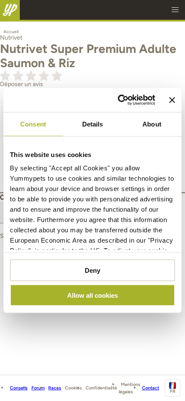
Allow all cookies (92, 295)
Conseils (19, 388)
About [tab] (151, 123)
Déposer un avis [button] (21, 84)
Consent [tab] (33, 123)
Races (54, 388)
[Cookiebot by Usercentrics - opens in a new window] (118, 100)
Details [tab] (92, 123)
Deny (92, 270)
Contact (150, 388)
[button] (175, 10)
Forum (38, 388)
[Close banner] (172, 100)
